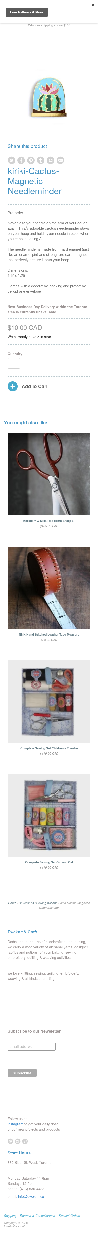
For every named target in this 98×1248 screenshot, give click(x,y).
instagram (16, 1123)
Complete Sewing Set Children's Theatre (49, 748)
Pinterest (25, 1141)
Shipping (10, 1215)
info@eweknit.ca (31, 1196)
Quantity (15, 353)
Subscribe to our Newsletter (34, 1031)
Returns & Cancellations (37, 1215)
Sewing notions (46, 903)
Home (12, 903)
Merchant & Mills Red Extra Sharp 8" (49, 520)
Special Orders (69, 1215)
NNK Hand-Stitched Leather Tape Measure (49, 634)
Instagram (18, 1141)
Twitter (10, 1141)
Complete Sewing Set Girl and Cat (49, 862)
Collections (26, 903)
